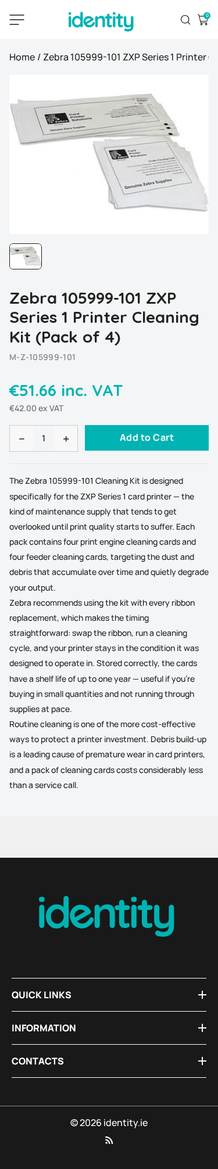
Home (22, 57)
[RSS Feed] (109, 1140)
